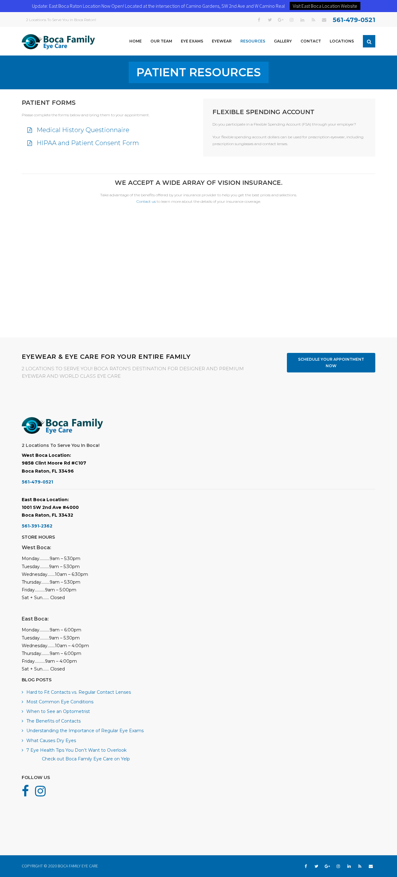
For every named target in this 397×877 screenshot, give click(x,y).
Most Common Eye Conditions (59, 702)
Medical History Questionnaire (83, 130)
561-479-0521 (354, 20)
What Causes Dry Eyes (51, 740)
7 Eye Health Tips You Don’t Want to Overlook (76, 750)
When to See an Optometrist (58, 711)
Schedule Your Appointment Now (331, 362)
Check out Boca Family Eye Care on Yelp (86, 759)
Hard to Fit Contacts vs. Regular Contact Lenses (78, 692)
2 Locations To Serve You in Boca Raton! (61, 19)
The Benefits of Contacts (53, 721)
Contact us (146, 201)
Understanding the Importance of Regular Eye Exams (85, 730)
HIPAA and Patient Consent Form (88, 143)
